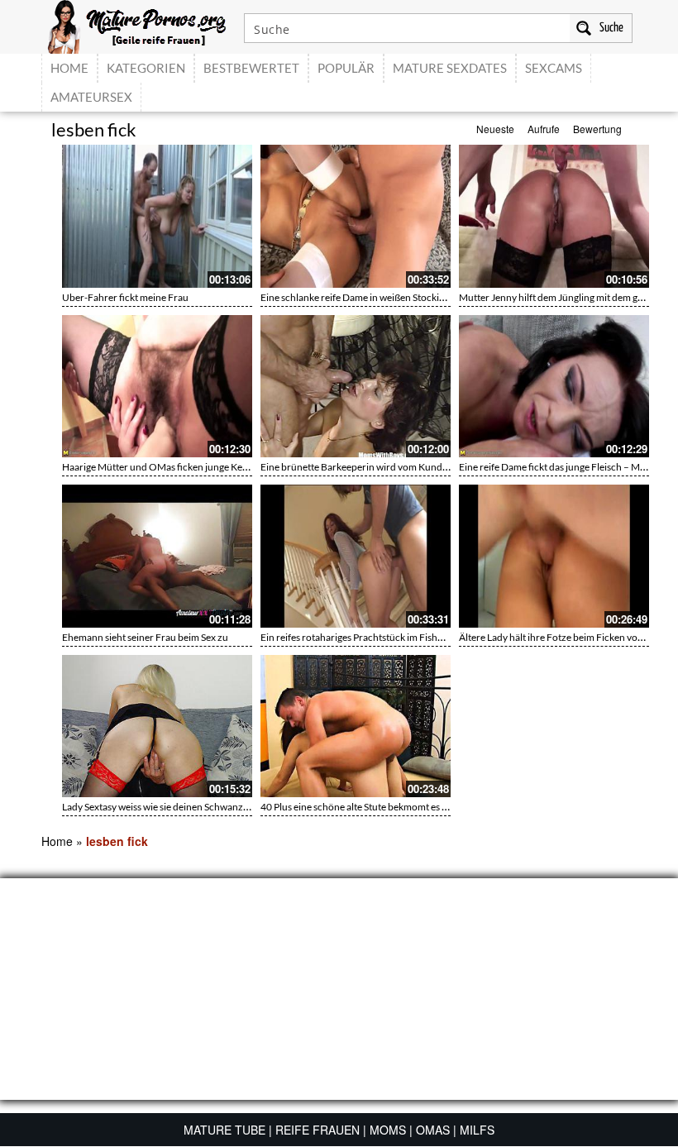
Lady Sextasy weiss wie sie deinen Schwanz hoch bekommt (186, 807)
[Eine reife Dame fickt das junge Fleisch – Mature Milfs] (554, 386)
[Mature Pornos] (136, 25)
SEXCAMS (553, 67)
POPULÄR (346, 67)
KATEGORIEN (146, 67)
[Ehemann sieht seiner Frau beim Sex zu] (157, 556)
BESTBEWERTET (251, 67)
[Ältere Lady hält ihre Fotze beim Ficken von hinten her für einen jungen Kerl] (554, 556)
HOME (69, 67)
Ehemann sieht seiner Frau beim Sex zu (145, 637)
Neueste (495, 129)
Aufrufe (544, 129)
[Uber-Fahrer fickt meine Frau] (157, 216)
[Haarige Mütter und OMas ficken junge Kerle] (157, 386)
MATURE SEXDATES (450, 67)
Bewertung (597, 129)
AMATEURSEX (91, 96)
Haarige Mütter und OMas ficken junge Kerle (158, 467)
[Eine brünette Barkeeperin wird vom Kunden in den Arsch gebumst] (355, 386)
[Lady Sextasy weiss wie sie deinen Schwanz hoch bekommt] (157, 726)
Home (57, 841)
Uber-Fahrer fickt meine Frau (125, 297)
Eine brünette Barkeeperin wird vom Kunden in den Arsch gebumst (403, 467)
